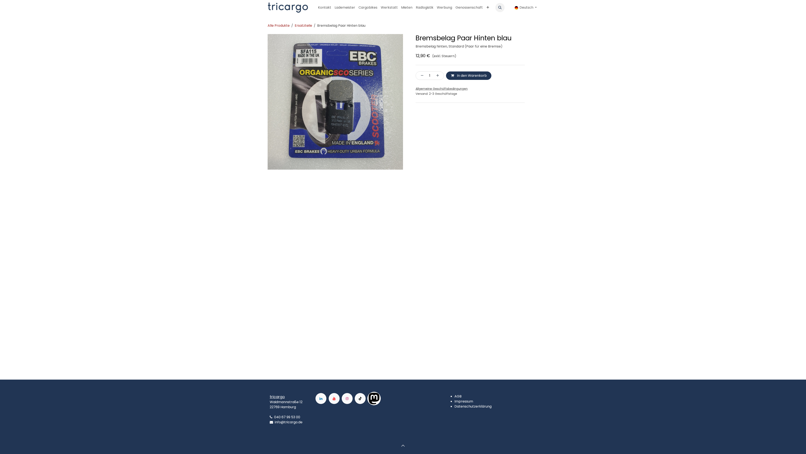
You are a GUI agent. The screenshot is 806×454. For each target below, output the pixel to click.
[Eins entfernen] (421, 76)
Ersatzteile (303, 25)
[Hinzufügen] (439, 76)
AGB (458, 396)
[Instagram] (347, 398)
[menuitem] (324, 7)
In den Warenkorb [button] (471, 75)
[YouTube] (334, 398)
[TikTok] (360, 398)
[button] (500, 7)
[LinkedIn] (320, 398)
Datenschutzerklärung (473, 406)
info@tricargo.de (288, 422)
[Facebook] (394, 398)
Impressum (463, 401)
